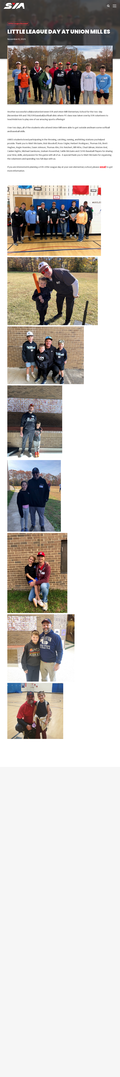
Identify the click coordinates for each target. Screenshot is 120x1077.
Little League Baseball (18, 24)
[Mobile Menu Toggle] (114, 6)
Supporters (99, 1066)
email (103, 167)
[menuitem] (60, 857)
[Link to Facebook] (55, 959)
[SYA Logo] (14, 6)
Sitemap (109, 1066)
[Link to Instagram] (65, 959)
